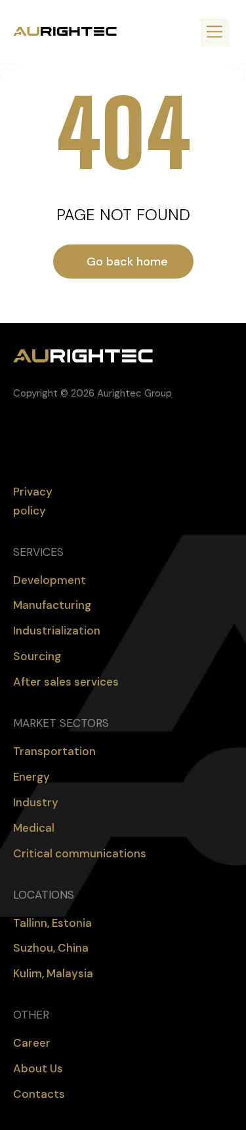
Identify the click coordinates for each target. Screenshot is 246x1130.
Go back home (127, 261)
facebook (17, 437)
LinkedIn (43, 437)
